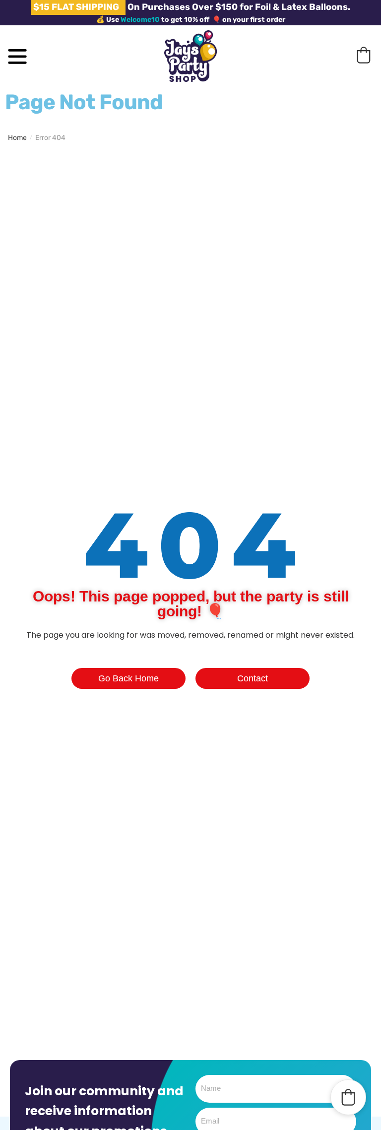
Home (17, 137)
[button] (363, 55)
